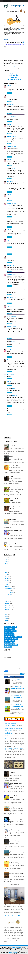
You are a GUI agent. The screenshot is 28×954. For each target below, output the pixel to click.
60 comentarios (16, 695)
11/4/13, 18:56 (13, 326)
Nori (8, 374)
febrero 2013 (8, 607)
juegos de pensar (8, 642)
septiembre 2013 (9, 592)
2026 (6, 557)
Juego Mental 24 (13, 465)
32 (23, 42)
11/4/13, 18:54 (13, 306)
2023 (6, 563)
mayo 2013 (7, 601)
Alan (8, 381)
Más (21, 686)
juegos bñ (6, 646)
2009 (6, 618)
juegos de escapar (8, 630)
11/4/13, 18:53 (13, 297)
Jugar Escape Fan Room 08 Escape (14, 915)
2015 (6, 580)
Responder (10, 101)
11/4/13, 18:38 (13, 124)
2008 (6, 620)
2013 (6, 584)
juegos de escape (16, 44)
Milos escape (12, 519)
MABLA (9, 85)
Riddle (16, 636)
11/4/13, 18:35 (13, 116)
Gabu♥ (9, 359)
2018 (6, 574)
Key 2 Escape (12, 476)
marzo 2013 (8, 605)
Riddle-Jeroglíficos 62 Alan (16, 543)
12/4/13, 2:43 (14, 388)
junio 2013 (7, 599)
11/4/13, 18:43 (13, 181)
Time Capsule (12, 806)
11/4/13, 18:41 (13, 168)
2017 (6, 576)
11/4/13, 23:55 (12, 381)
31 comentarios (16, 704)
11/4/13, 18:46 (13, 203)
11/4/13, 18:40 (13, 146)
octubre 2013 (8, 590)
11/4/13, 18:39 (13, 136)
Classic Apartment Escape (13, 42)
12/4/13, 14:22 (14, 395)
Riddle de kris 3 (13, 818)
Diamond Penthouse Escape (16, 873)
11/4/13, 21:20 (12, 374)
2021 (6, 568)
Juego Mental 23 (13, 829)
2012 (6, 612)
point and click (7, 634)
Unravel (11, 456)
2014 (6, 582)
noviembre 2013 (9, 588)
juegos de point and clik (9, 638)
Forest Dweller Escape (15, 487)
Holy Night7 (12, 445)
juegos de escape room (9, 644)
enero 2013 (8, 609)
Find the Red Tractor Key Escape (17, 707)
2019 (6, 572)
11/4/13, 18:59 (13, 349)
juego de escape (10, 44)
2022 (6, 566)
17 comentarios (16, 686)
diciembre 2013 (8, 586)
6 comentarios (16, 713)
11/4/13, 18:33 (13, 104)
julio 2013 (7, 597)
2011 (6, 614)
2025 (6, 559)
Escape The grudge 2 (14, 840)
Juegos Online (7, 628)
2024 (6, 561)
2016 (6, 578)
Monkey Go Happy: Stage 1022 (17, 688)
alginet (9, 146)
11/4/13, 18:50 (13, 250)
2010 (6, 616)
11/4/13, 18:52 (13, 265)
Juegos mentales (8, 640)
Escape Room (7, 632)
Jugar (14, 66)
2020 (6, 570)
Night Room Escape (18, 697)
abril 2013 (7, 603)
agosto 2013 (8, 594)
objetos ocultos (7, 636)
